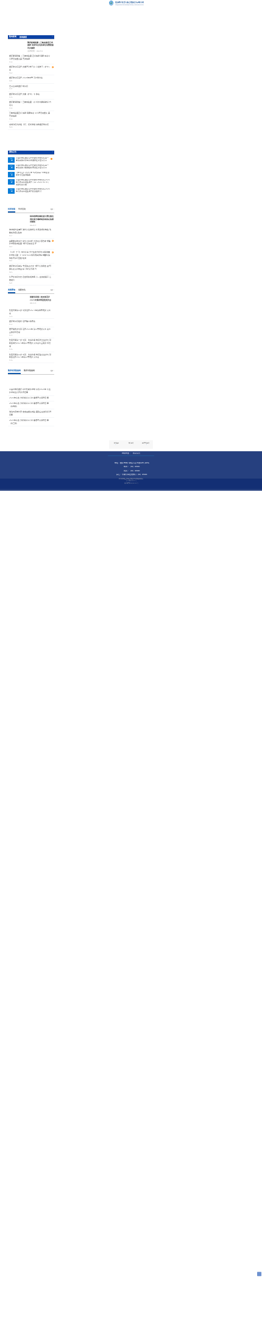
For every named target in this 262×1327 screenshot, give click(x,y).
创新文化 (22, 289)
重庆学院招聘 (29, 370)
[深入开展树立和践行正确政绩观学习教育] (31, 200)
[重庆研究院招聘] (31, 381)
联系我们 (136, 453)
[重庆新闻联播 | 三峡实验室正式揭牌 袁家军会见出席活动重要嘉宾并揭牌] (31, 20)
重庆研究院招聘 (14, 370)
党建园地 (11, 289)
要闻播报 (23, 37)
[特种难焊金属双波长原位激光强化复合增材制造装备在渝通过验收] (17, 220)
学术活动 (22, 209)
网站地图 (125, 453)
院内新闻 (12, 36)
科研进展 (11, 209)
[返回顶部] (259, 1274)
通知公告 (12, 152)
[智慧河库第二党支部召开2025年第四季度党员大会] (17, 301)
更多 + (53, 151)
